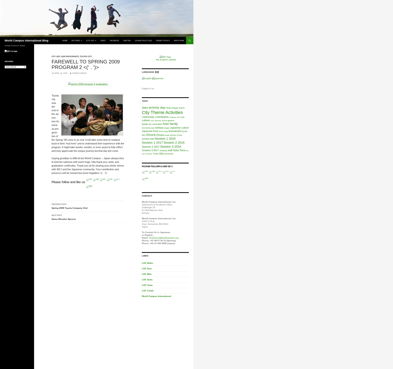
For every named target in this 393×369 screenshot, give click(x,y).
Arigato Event (178, 108)
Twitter (127, 40)
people (166, 135)
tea (187, 150)
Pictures (76, 40)
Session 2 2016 (174, 142)
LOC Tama (147, 285)
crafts (182, 117)
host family (170, 124)
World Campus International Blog (26, 40)
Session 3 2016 (170, 146)
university (168, 153)
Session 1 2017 (152, 142)
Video (103, 40)
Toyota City (86, 56)
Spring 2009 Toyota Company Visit (70, 206)
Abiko (145, 107)
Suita (176, 150)
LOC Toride (148, 290)
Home (64, 40)
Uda (161, 153)
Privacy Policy (163, 40)
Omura (151, 134)
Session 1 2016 (165, 138)
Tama (182, 150)
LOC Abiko (147, 263)
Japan (166, 128)
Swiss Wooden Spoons (64, 217)
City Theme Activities (162, 112)
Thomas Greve (79, 73)
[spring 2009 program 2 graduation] (88, 84)
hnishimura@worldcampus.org (164, 238)
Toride (155, 154)
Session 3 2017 (150, 150)
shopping (163, 150)
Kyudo (184, 131)
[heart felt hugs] (92, 114)
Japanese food (150, 131)
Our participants (70, 56)
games (171, 120)
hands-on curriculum (152, 124)
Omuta (160, 134)
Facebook (114, 40)
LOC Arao (147, 268)
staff (170, 150)
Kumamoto (175, 131)
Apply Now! (179, 40)
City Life (90, 40)
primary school (176, 135)
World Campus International (156, 296)
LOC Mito (147, 274)
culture (146, 120)
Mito (143, 135)
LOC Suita (147, 279)
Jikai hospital (163, 131)
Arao (168, 108)
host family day (148, 128)
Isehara (159, 127)
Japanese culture (179, 127)
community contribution (155, 117)
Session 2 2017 (151, 146)
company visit (174, 117)
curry (152, 121)
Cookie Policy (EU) (143, 40)
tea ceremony (147, 154)
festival (164, 121)
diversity (158, 121)
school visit (148, 138)
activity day (157, 107)
